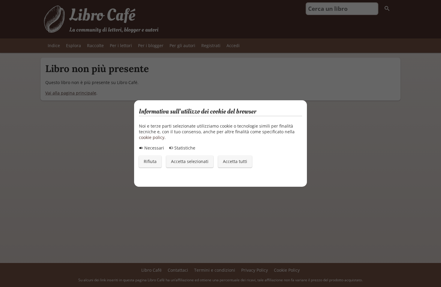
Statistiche (184, 148)
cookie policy (151, 137)
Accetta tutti (235, 161)
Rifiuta (150, 161)
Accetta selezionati (189, 161)
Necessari (153, 148)
